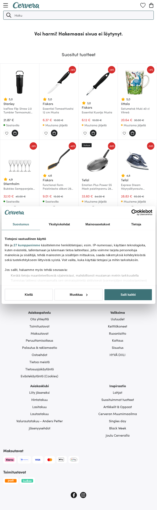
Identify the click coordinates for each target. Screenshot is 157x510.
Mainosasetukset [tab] (97, 224)
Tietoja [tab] (136, 224)
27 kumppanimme (26, 245)
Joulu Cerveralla (118, 435)
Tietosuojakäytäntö (39, 369)
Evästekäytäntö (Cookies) (39, 376)
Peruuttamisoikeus (39, 340)
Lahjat (117, 392)
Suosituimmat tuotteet (117, 399)
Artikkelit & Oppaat (117, 406)
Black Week (117, 428)
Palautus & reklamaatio (39, 347)
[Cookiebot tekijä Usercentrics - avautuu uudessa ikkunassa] (134, 212)
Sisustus (117, 347)
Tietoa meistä (39, 361)
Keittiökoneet (117, 326)
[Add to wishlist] (6, 133)
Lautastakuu (39, 413)
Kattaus (117, 340)
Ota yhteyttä (39, 319)
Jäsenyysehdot (39, 428)
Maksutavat (39, 333)
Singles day (117, 421)
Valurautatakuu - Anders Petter (39, 421)
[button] (8, 15)
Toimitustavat (39, 326)
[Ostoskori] (151, 5)
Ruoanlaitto (117, 333)
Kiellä (29, 294)
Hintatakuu (39, 399)
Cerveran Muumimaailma (117, 413)
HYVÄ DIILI (118, 354)
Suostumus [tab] (21, 224)
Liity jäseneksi (39, 392)
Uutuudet (117, 319)
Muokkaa (76, 294)
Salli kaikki (128, 294)
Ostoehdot (39, 354)
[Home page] (26, 7)
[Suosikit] (143, 5)
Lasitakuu (39, 406)
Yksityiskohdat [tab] (59, 224)
